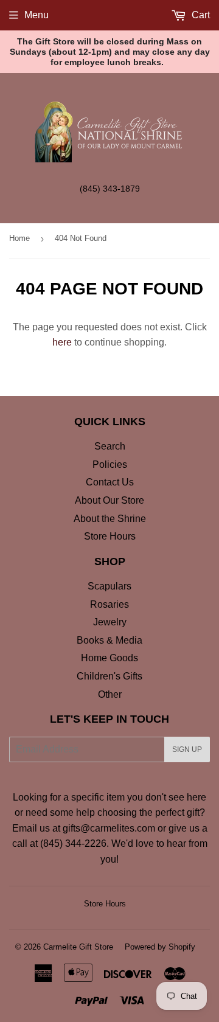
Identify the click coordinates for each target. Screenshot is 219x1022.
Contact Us (110, 482)
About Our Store (109, 500)
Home (19, 238)
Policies (109, 464)
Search (109, 446)
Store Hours (110, 536)
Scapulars (109, 586)
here (62, 342)
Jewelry (110, 622)
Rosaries (109, 604)
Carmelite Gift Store (78, 946)
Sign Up (187, 749)
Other (110, 694)
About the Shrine (110, 518)
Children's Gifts (109, 676)
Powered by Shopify (160, 946)
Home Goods (109, 658)
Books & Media (109, 640)
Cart (199, 15)
